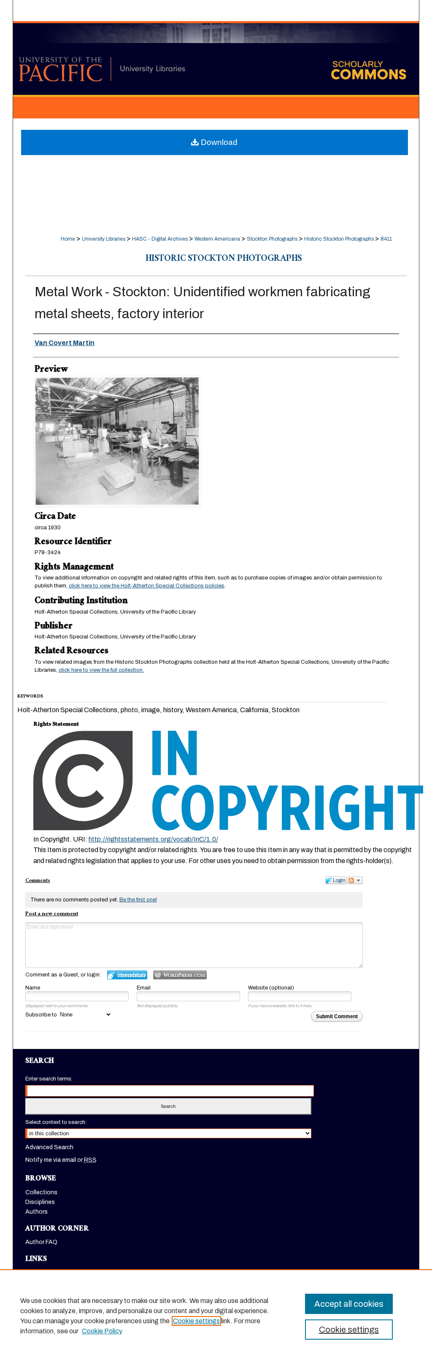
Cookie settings (196, 1320)
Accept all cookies (348, 1303)
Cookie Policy (102, 1331)
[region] (216, 1315)
